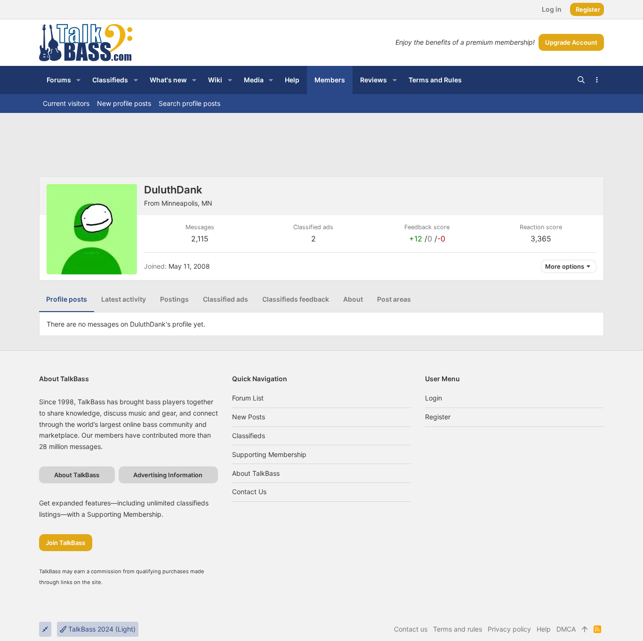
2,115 (200, 238)
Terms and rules (457, 629)
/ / (427, 238)
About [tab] (353, 299)
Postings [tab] (174, 299)
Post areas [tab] (394, 299)
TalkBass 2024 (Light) (101, 629)
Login (433, 398)
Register (437, 417)
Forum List (248, 398)
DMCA (566, 629)
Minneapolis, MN (186, 203)
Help (544, 629)
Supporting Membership (269, 454)
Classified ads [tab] (225, 299)
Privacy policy (509, 629)
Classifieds (248, 436)
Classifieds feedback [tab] (295, 299)
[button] (78, 80)
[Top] (585, 629)
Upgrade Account (571, 42)
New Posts (248, 417)
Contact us (249, 492)
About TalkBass (256, 473)
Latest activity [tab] (123, 299)
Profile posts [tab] (66, 299)
